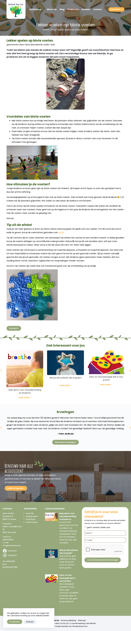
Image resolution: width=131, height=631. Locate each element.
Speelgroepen (32, 516)
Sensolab (30, 513)
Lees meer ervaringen (65, 442)
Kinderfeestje (31, 522)
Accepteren (15, 622)
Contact (97, 9)
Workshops (30, 519)
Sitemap (82, 620)
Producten (73, 9)
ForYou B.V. (64, 623)
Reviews (86, 9)
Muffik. (61, 232)
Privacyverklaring (68, 620)
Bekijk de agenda (15, 488)
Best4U (93, 623)
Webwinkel (115, 9)
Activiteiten (35, 9)
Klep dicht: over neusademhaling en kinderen (67, 516)
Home (46, 29)
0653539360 (8, 539)
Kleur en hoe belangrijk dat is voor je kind (67, 578)
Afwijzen (30, 622)
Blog (62, 9)
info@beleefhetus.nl (12, 545)
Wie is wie (52, 9)
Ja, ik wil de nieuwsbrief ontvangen (102, 560)
